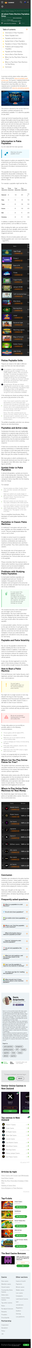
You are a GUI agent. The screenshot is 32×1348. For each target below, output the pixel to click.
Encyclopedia (5, 1317)
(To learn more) (15, 1345)
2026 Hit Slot (18, 1230)
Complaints (19, 1296)
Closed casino (5, 1287)
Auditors (18, 1311)
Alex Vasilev (12, 1062)
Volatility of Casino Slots (8, 1185)
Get (23, 1266)
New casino (4, 1281)
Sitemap (18, 1314)
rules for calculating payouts (20, 88)
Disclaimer (4, 1328)
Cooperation (5, 1325)
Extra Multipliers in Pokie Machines (12, 1188)
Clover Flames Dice (20, 1220)
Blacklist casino (6, 1284)
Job (2, 1334)
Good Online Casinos (7, 1178)
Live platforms (20, 1317)
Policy (3, 1331)
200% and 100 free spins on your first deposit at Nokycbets (22, 1258)
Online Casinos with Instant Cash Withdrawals (15, 1175)
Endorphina (17, 1203)
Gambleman (18, 1211)
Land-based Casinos (22, 1299)
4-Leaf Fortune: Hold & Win (21, 1240)
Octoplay (17, 1242)
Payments (19, 1284)
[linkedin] (14, 1005)
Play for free (21, 1207)
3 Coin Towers (18, 1201)
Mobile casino (20, 1290)
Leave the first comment (10, 23)
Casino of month (21, 1281)
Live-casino (19, 1293)
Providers (4, 1314)
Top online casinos (6, 1303)
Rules (3, 1306)
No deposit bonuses (7, 1309)
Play (10, 1111)
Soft (17, 1302)
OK (26, 1345)
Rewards (4, 1311)
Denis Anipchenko (17, 17)
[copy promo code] (13, 1107)
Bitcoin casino (20, 1287)
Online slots (4, 1295)
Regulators (19, 1308)
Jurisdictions (19, 1305)
